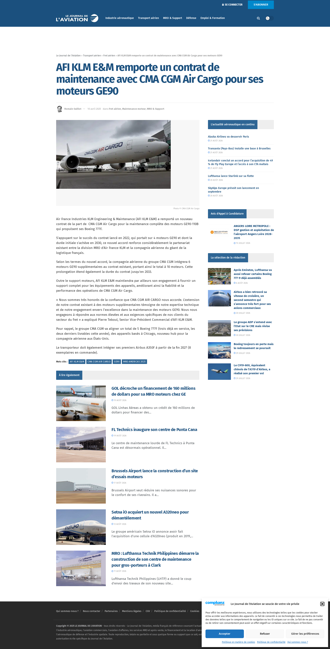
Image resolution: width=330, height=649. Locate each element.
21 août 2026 (216, 140)
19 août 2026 (119, 400)
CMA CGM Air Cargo (99, 361)
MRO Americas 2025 (134, 361)
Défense (191, 18)
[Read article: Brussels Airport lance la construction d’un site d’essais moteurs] (81, 486)
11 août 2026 (119, 571)
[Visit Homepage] (78, 18)
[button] (322, 604)
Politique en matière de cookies (238, 642)
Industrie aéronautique (119, 18)
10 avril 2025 (94, 108)
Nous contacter (91, 611)
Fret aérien (109, 55)
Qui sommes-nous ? (297, 642)
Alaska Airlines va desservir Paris (228, 136)
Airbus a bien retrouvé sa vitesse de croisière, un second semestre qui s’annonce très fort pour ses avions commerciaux (252, 300)
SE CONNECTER (233, 4)
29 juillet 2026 (242, 353)
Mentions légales (131, 611)
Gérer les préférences (305, 633)
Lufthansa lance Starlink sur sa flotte (231, 176)
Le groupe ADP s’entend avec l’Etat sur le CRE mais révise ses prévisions (253, 326)
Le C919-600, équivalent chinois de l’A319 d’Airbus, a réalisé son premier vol (252, 369)
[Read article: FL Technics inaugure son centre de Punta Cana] (81, 444)
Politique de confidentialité (271, 642)
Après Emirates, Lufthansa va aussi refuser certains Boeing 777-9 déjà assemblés (253, 274)
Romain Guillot (72, 108)
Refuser (265, 633)
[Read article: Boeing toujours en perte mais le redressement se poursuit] (219, 350)
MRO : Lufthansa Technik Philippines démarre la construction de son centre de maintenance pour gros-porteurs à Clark (155, 559)
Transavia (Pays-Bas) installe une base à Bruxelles (239, 148)
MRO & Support (172, 18)
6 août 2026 (241, 283)
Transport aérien (148, 18)
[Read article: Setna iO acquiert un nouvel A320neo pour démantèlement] (81, 527)
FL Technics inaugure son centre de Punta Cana (154, 429)
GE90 (117, 361)
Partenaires (111, 611)
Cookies (194, 611)
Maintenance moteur (134, 108)
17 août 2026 (119, 483)
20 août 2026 (216, 180)
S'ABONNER (261, 4)
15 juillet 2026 (242, 243)
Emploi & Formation (213, 18)
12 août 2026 (119, 524)
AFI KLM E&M (77, 361)
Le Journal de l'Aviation (68, 55)
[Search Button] (258, 18)
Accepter (224, 633)
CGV (148, 611)
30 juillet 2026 (242, 313)
